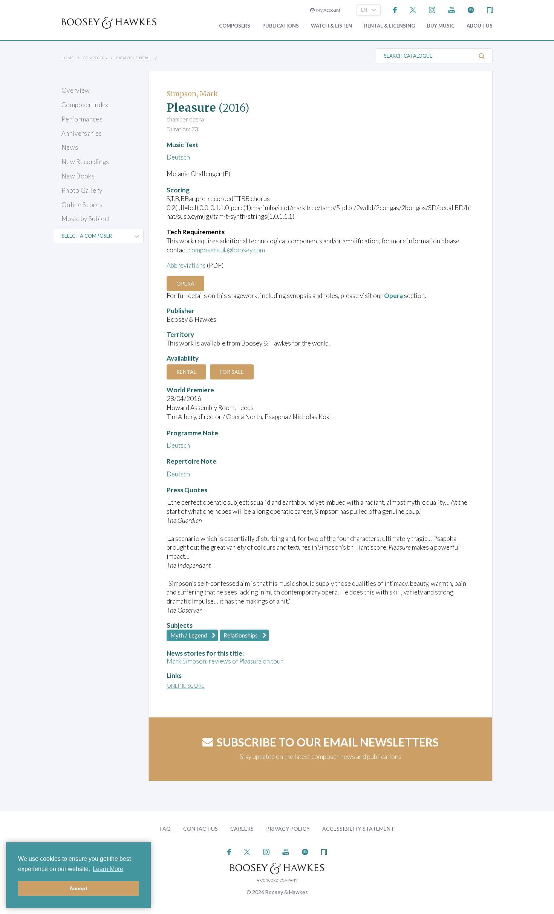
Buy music (441, 26)
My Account (327, 10)
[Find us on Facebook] (395, 9)
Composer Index (85, 105)
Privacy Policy (288, 828)
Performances (82, 119)
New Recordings (85, 162)
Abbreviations (186, 265)
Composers (234, 26)
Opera (185, 283)
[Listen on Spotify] (471, 9)
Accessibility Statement (358, 828)
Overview (75, 90)
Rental (186, 372)
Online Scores (82, 205)
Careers (242, 828)
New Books (78, 176)
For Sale (232, 372)
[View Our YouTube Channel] (451, 9)
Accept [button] (78, 888)
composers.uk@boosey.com (226, 250)
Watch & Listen (331, 26)
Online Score (186, 685)
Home (67, 57)
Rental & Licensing (389, 26)
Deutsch (178, 157)
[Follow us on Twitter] (413, 9)
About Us (480, 26)
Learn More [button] (108, 869)
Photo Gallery (81, 190)
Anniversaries (81, 133)
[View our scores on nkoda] (490, 9)
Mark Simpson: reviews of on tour (225, 661)
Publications (280, 26)
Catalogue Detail (134, 57)
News (69, 147)
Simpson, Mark (192, 93)
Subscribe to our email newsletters (328, 742)
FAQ (165, 828)
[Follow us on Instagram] (432, 9)
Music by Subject (85, 219)
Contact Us (200, 828)
